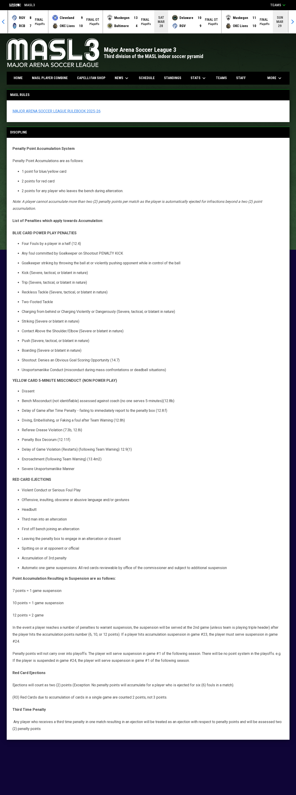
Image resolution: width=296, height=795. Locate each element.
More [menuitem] (275, 78)
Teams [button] (278, 5)
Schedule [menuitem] (147, 78)
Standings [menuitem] (172, 78)
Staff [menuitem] (241, 78)
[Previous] (3, 21)
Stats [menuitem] (199, 78)
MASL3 (22, 5)
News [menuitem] (122, 78)
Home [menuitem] (18, 78)
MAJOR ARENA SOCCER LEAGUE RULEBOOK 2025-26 (56, 111)
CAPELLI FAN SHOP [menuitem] (93, 78)
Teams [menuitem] (221, 78)
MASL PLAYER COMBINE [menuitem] (51, 78)
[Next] (292, 21)
